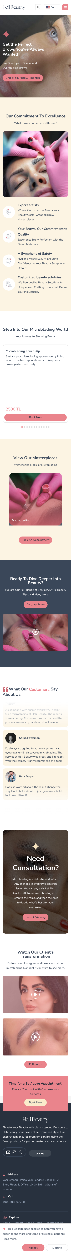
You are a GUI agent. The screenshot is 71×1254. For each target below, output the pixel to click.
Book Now (35, 1102)
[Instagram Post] (35, 994)
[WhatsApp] (20, 1152)
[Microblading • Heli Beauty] (14, 7)
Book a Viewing (35, 917)
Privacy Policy (34, 1223)
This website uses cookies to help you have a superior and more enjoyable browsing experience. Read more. (34, 1234)
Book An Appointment (35, 540)
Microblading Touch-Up (23, 351)
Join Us (40, 1153)
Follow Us (35, 1064)
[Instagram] (14, 1152)
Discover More (36, 604)
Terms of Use (55, 1223)
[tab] (22, 427)
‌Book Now (35, 417)
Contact (18, 1223)
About (6, 1223)
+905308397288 (14, 1202)
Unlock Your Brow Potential (23, 78)
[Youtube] (8, 1152)
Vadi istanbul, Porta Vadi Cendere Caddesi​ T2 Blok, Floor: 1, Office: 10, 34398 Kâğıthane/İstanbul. (31, 1184)
